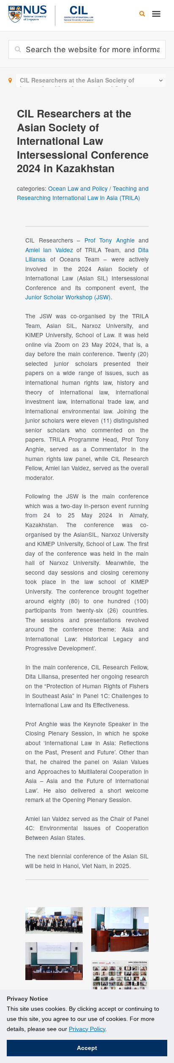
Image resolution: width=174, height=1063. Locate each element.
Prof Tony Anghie (109, 240)
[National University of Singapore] (27, 13)
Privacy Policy (87, 1029)
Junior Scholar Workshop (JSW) (68, 297)
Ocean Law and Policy (78, 188)
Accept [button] (87, 1047)
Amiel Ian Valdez (49, 249)
